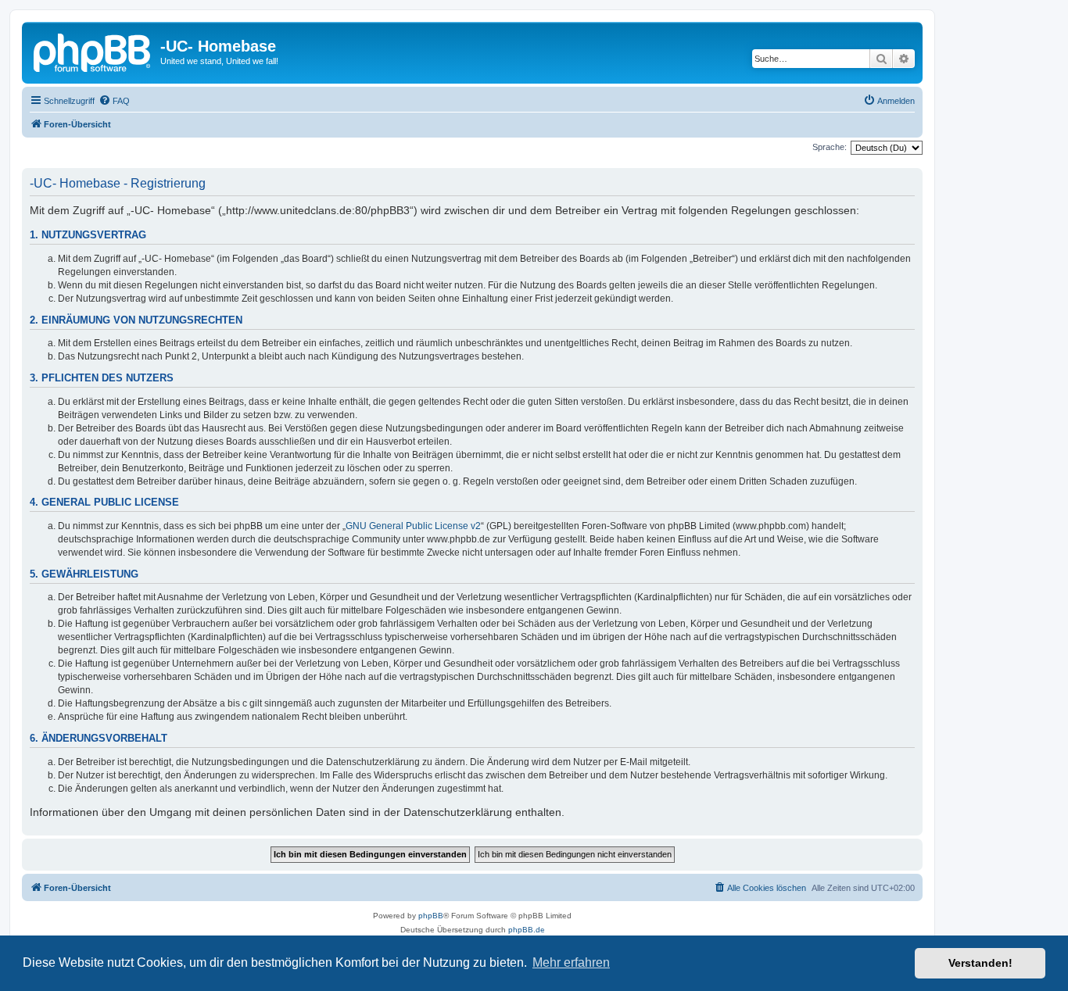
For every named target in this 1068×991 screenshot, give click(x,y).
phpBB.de (526, 929)
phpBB (430, 915)
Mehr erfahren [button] (571, 962)
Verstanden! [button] (980, 963)
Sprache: (829, 147)
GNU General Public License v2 (413, 526)
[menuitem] (114, 100)
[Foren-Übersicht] (93, 51)
